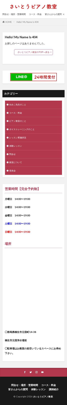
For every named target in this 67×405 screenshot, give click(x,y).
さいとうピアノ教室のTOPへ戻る (33, 52)
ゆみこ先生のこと (17, 104)
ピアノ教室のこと (17, 121)
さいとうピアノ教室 (43, 396)
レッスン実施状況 (17, 137)
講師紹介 (54, 389)
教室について (15, 162)
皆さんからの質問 (53, 14)
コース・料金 (35, 14)
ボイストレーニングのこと (22, 129)
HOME (8, 22)
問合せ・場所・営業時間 (14, 14)
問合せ (12, 154)
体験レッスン (15, 146)
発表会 (12, 170)
